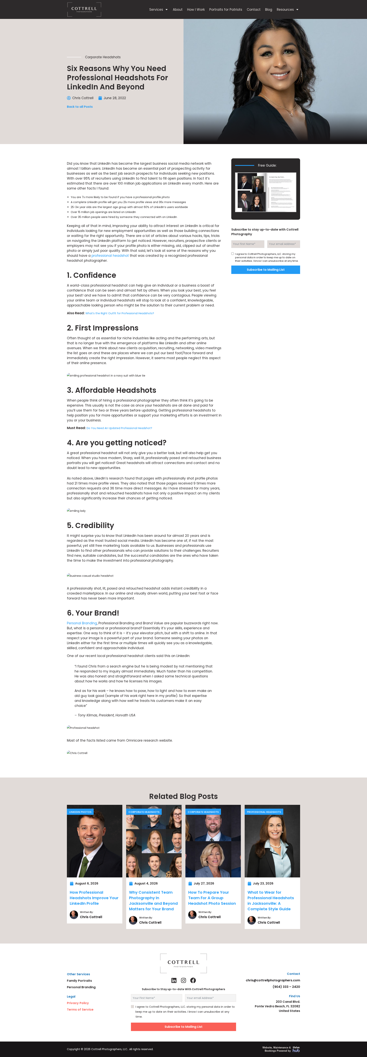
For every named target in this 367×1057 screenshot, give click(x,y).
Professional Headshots (264, 812)
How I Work (196, 9)
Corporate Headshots (103, 57)
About (178, 9)
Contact (254, 9)
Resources (285, 9)
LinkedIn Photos (80, 812)
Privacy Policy (78, 1003)
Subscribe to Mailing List (266, 269)
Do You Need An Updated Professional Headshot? (119, 428)
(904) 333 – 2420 (286, 987)
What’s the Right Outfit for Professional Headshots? (119, 313)
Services (156, 9)
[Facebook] (193, 980)
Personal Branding (82, 623)
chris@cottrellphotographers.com (273, 980)
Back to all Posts (80, 106)
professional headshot (110, 255)
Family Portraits (79, 980)
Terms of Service (80, 1009)
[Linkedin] (174, 980)
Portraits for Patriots (225, 9)
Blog (268, 9)
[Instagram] (183, 980)
